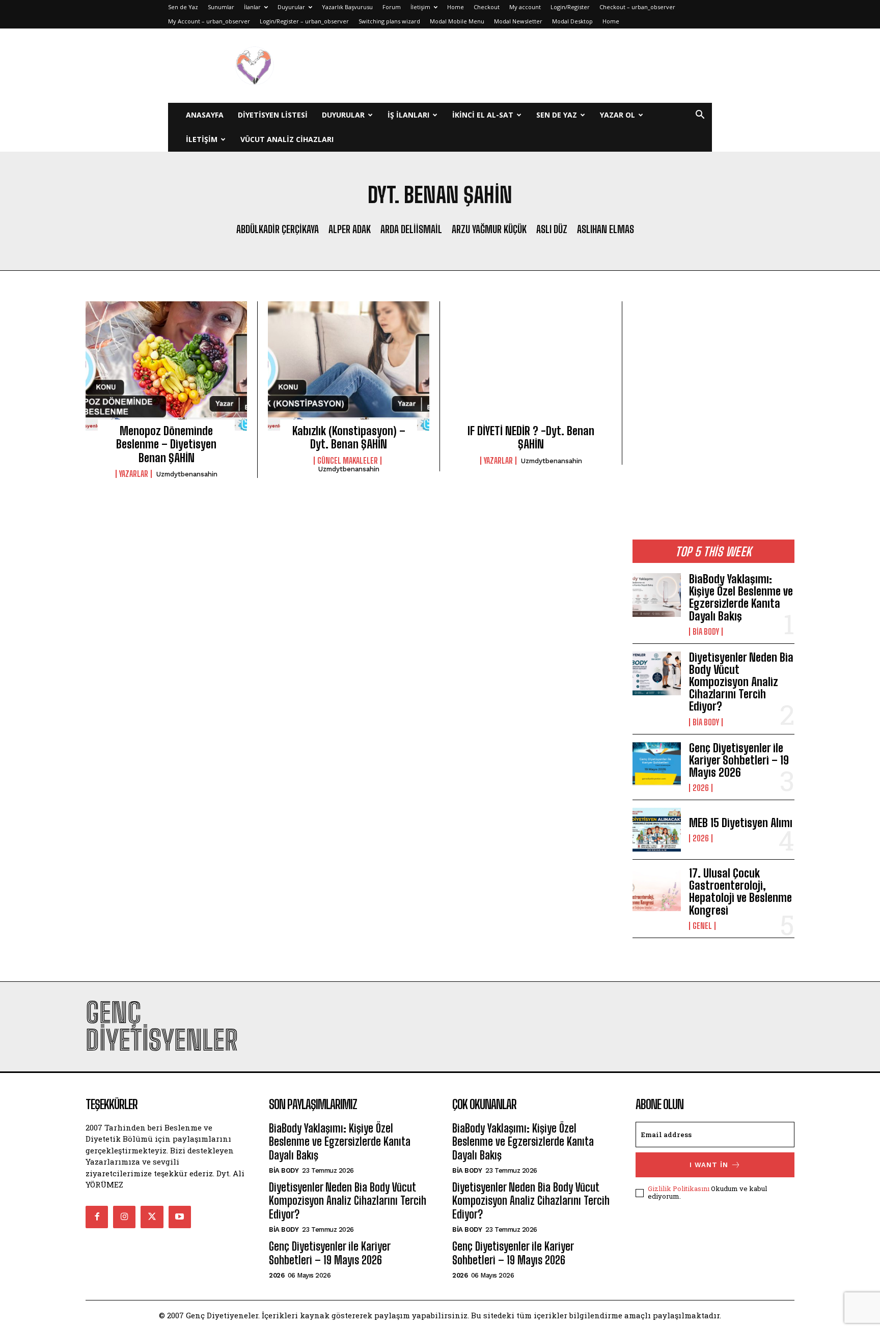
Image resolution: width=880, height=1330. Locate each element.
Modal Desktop (572, 21)
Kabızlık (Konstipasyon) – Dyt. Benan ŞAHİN (348, 437)
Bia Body (706, 632)
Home (455, 7)
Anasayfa (205, 115)
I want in (709, 1165)
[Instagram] (124, 1217)
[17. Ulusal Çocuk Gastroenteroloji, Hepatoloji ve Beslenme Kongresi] (656, 889)
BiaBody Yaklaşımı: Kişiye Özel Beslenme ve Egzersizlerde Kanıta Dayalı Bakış (741, 597)
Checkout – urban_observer (637, 7)
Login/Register (570, 7)
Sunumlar (221, 7)
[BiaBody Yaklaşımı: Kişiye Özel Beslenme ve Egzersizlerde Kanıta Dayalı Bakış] (656, 595)
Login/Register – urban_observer (304, 21)
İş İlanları (408, 115)
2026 (701, 788)
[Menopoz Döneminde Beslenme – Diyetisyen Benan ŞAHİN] (166, 366)
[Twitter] (152, 1217)
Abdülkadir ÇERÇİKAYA (277, 229)
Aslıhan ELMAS (605, 229)
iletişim (201, 139)
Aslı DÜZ (551, 229)
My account (525, 7)
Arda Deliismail (411, 229)
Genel (702, 926)
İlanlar (252, 7)
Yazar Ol (617, 115)
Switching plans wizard (389, 21)
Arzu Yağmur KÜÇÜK (489, 229)
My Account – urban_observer (209, 21)
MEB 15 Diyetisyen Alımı (740, 823)
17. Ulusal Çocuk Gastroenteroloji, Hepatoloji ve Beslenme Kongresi (740, 891)
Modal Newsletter (518, 21)
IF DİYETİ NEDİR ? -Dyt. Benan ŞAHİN (531, 437)
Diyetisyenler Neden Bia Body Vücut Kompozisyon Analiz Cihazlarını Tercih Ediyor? (741, 682)
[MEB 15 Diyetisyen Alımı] (656, 830)
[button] (700, 116)
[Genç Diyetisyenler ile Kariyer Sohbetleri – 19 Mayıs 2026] (656, 764)
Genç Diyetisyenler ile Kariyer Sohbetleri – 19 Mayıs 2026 (739, 760)
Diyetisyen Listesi (273, 115)
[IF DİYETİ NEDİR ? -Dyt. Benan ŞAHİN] (531, 366)
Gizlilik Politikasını (678, 1188)
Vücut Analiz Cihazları (287, 139)
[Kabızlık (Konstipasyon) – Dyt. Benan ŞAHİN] (348, 366)
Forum (391, 7)
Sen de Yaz (183, 7)
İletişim (420, 7)
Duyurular (291, 7)
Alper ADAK (349, 229)
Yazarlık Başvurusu (347, 7)
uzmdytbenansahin (186, 474)
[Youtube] (180, 1217)
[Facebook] (97, 1217)
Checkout (487, 7)
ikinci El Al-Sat (482, 115)
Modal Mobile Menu (457, 21)
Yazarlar (133, 474)
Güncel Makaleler (347, 461)
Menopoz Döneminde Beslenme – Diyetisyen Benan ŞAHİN (166, 444)
